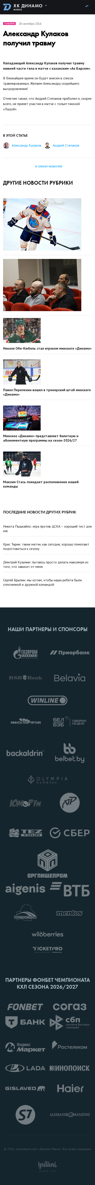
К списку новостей (48, 166)
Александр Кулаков (26, 145)
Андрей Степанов (66, 145)
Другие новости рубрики (38, 182)
